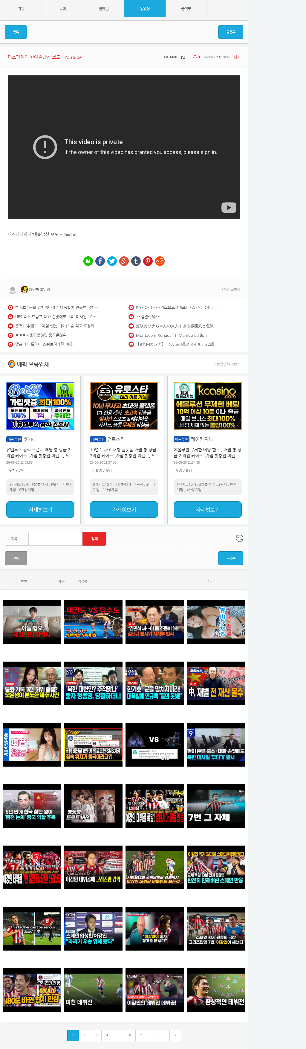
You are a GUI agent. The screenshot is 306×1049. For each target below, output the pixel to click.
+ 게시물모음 (230, 289)
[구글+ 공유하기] (124, 261)
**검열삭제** (148, 316)
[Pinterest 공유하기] (148, 261)
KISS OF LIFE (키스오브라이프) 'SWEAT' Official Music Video (178, 307)
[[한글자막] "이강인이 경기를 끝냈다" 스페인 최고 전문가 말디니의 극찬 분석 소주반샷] (155, 928)
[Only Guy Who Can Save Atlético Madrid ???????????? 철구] (32, 928)
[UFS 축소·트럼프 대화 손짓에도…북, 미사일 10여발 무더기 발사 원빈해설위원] (216, 744)
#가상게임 (26, 490)
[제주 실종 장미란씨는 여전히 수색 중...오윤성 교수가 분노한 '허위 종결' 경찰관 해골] (32, 683)
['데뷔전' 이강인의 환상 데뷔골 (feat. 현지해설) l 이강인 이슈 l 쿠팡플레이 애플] (155, 990)
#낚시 (55, 484)
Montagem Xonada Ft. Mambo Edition (171, 335)
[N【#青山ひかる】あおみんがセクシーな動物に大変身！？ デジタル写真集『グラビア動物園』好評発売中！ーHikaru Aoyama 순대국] (216, 622)
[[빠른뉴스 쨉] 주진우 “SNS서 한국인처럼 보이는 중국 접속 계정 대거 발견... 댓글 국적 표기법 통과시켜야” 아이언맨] (93, 744)
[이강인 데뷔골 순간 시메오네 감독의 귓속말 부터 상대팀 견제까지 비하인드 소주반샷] (155, 867)
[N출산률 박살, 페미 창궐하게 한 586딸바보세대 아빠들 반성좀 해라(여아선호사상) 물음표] (32, 622)
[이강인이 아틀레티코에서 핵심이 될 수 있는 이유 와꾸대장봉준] (93, 990)
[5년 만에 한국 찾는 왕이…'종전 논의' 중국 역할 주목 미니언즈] (32, 806)
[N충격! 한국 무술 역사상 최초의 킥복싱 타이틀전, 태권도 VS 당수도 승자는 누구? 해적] (93, 622)
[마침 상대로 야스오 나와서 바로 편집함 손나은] (155, 744)
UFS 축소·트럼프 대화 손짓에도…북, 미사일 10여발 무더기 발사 (57, 316)
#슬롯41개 (40, 484)
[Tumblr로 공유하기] (136, 261)
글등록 (230, 32)
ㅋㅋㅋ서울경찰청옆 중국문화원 (41, 335)
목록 (16, 32)
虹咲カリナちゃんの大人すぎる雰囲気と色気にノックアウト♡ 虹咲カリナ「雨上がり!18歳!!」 (178, 326)
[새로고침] (239, 538)
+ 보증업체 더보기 (227, 364)
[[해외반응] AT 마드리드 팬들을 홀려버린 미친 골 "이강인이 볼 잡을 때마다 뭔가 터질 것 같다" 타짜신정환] (216, 867)
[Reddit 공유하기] (159, 261)
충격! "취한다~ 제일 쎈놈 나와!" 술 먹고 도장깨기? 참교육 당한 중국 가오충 (57, 326)
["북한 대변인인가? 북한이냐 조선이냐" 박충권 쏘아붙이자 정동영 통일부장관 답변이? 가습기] (93, 683)
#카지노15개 (19, 484)
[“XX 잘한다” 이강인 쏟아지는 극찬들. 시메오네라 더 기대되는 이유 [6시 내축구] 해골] (32, 990)
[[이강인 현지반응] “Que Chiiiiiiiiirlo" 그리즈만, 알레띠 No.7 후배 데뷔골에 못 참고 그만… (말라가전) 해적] (93, 867)
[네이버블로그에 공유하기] (88, 261)
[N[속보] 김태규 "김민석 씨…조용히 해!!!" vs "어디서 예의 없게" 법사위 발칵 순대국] (155, 622)
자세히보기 (40, 509)
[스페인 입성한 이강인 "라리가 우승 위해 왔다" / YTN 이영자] (93, 928)
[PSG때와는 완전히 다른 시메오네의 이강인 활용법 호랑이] (216, 806)
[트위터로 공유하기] (112, 261)
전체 (16, 558)
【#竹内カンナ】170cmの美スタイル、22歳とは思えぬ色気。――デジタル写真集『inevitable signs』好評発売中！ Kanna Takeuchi (178, 344)
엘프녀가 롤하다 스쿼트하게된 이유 (44, 344)
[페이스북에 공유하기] (100, 261)
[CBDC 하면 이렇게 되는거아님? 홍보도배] (216, 683)
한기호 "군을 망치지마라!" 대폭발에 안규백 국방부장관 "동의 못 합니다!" (57, 307)
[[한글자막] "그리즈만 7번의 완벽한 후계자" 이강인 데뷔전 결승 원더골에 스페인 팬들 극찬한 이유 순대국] (216, 928)
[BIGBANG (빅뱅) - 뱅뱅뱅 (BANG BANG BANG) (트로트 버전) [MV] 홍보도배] (93, 806)
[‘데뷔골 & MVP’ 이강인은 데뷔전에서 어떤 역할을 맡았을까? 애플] (216, 990)
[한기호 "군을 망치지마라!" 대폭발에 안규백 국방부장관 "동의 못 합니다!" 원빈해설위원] (155, 683)
